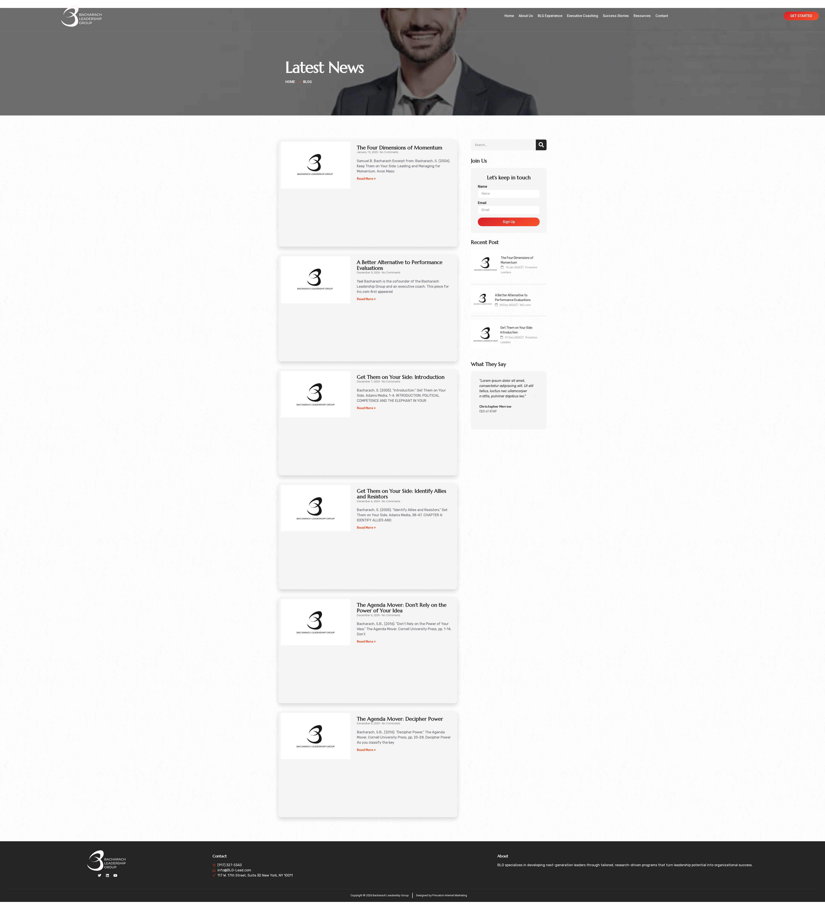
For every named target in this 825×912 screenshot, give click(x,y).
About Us (526, 16)
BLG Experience (550, 16)
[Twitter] (99, 875)
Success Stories (616, 16)
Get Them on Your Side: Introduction (401, 377)
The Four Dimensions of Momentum (399, 147)
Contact (661, 16)
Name (482, 187)
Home (509, 16)
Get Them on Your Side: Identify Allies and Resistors (401, 494)
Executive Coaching (582, 16)
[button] (482, 396)
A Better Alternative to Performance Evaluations (399, 265)
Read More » (366, 179)
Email (482, 203)
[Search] (541, 145)
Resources (642, 16)
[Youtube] (115, 875)
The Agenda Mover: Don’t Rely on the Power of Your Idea (401, 608)
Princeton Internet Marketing (449, 895)
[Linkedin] (107, 875)
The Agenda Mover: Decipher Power (400, 719)
